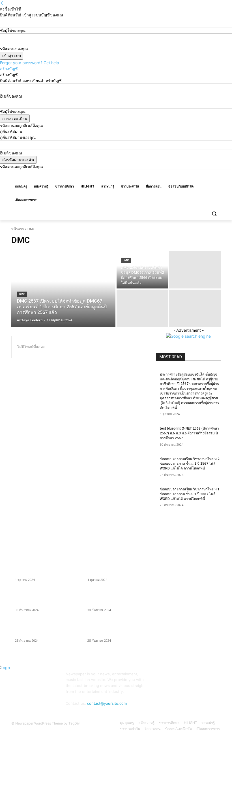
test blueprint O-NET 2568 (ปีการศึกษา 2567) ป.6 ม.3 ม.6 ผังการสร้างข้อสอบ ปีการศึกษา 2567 (189, 433)
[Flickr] (187, 677)
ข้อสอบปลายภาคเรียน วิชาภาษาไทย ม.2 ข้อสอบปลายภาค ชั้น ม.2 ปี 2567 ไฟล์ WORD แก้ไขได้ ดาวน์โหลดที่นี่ (190, 464)
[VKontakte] (212, 677)
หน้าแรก (17, 229)
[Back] (2, 3)
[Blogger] (161, 677)
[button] (214, 213)
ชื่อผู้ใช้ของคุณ (12, 30)
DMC (22, 294)
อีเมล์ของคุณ (11, 96)
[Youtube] (217, 174)
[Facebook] (186, 174)
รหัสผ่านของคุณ (14, 48)
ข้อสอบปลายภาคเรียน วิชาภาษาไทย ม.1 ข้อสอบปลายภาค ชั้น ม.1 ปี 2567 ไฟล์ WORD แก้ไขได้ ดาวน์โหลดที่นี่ (190, 494)
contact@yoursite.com (107, 703)
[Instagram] (194, 174)
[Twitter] (202, 174)
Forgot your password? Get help (29, 62)
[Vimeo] (209, 174)
